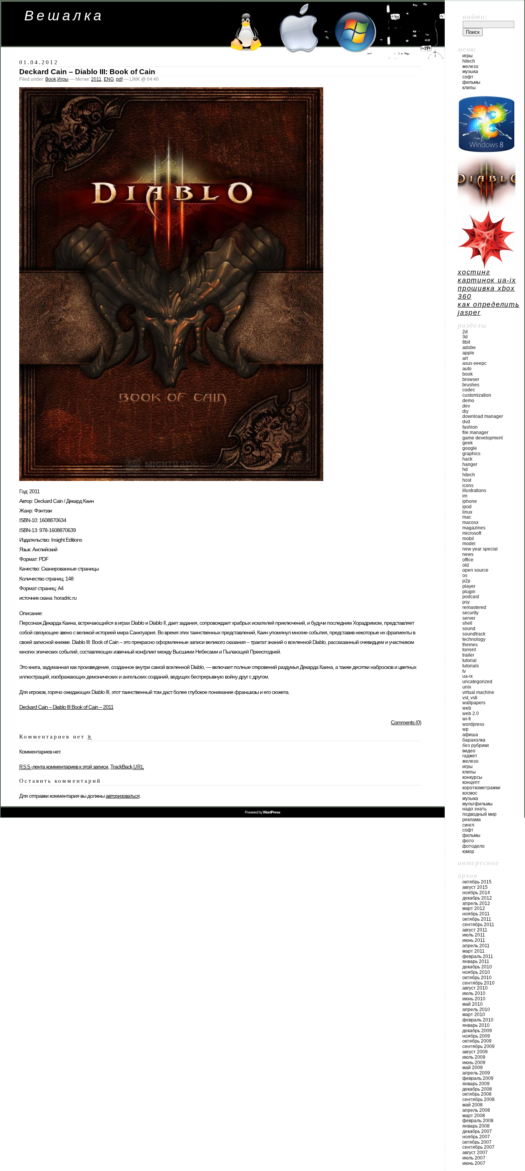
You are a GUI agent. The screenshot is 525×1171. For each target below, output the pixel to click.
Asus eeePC (474, 363)
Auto (467, 368)
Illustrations (474, 490)
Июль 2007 (473, 1158)
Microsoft (471, 533)
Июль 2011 (473, 935)
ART (465, 358)
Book (50, 79)
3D (465, 336)
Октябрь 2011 (476, 919)
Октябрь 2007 (477, 1142)
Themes (470, 644)
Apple (468, 353)
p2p (466, 581)
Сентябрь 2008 (478, 1099)
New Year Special (480, 549)
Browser (470, 379)
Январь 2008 (476, 1126)
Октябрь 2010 (477, 977)
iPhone (469, 501)
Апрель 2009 (476, 1073)
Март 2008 (473, 1115)
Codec (468, 390)
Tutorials (470, 666)
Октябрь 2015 (477, 882)
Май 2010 (472, 1004)
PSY (466, 602)
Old (465, 565)
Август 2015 (475, 887)
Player (468, 586)
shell (467, 623)
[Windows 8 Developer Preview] (486, 151)
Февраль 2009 (477, 1078)
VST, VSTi (469, 697)
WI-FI (466, 719)
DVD (466, 421)
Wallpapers (473, 702)
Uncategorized (477, 681)
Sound (468, 628)
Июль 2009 (473, 1057)
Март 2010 (473, 1014)
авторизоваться (123, 796)
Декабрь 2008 (477, 1089)
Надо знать (474, 809)
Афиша (470, 734)
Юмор (468, 851)
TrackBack (127, 766)
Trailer (468, 655)
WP (465, 729)
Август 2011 (474, 930)
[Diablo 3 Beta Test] (486, 208)
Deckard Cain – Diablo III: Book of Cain (87, 72)
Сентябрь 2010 (478, 983)
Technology (473, 639)
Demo (468, 400)
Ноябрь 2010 (476, 972)
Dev (466, 406)
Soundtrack (473, 634)
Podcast (470, 596)
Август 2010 (475, 988)
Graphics (471, 453)
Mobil (468, 538)
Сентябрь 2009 (478, 1046)
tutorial (469, 660)
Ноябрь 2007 (476, 1136)
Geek (467, 443)
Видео (468, 750)
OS (464, 575)
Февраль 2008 (477, 1120)
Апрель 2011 (476, 945)
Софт (467, 77)
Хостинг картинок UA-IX (487, 276)
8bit (466, 342)
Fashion (470, 427)
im (464, 496)
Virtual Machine (478, 692)
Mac (466, 517)
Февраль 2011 (477, 956)
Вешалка (64, 15)
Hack (467, 459)
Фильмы (471, 82)
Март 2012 (473, 908)
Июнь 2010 (473, 998)
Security (470, 612)
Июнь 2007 (473, 1163)
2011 (96, 79)
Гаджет (469, 755)
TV (464, 671)
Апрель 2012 (476, 903)
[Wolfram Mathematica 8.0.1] (486, 266)
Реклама (471, 819)
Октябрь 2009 (477, 1041)
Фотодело (473, 846)
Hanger (469, 464)
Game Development (482, 438)
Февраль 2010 (477, 1020)
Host (466, 480)
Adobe (469, 347)
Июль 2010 (473, 993)
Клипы (469, 87)
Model (468, 543)
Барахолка (473, 740)
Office (467, 559)
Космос (469, 793)
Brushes (470, 385)
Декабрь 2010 (477, 967)
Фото (468, 840)
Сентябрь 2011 (478, 924)
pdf (119, 79)
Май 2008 (472, 1105)
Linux (467, 512)
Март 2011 (473, 951)
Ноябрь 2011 (476, 914)
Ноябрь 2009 (476, 1036)
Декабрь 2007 (477, 1131)
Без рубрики (475, 745)
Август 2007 (475, 1152)
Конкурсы (472, 777)
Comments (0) (406, 722)
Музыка (470, 71)
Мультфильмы (477, 804)
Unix (466, 687)
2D (465, 331)
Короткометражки (481, 787)
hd (465, 469)
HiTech (468, 61)
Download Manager (482, 416)
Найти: (475, 16)
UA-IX (467, 676)
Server (468, 618)
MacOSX (470, 522)
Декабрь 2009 (477, 1030)
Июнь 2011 (473, 940)
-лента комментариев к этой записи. (64, 766)
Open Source (475, 570)
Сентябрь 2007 (478, 1147)
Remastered (474, 607)
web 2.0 (470, 713)
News (467, 554)
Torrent (469, 649)
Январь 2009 (476, 1083)
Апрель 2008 (476, 1110)
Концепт (471, 782)
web (466, 708)
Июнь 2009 (473, 1062)
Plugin (468, 591)
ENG (109, 79)
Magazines (473, 528)
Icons (467, 485)
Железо (470, 66)
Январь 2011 (475, 961)
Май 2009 (472, 1067)
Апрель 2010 (476, 1009)
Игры (62, 79)
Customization (476, 395)
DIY (465, 411)
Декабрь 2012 (477, 898)
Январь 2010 (476, 1025)
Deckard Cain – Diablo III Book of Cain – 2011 (66, 707)
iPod (467, 506)
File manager (475, 432)
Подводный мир (479, 814)
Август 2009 (475, 1052)
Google (469, 448)
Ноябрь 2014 (476, 892)
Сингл (468, 825)
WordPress (473, 724)
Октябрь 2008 (477, 1094)
